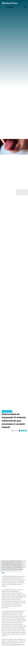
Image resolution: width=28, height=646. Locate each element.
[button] (25, 7)
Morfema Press (9, 3)
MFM (3, 572)
